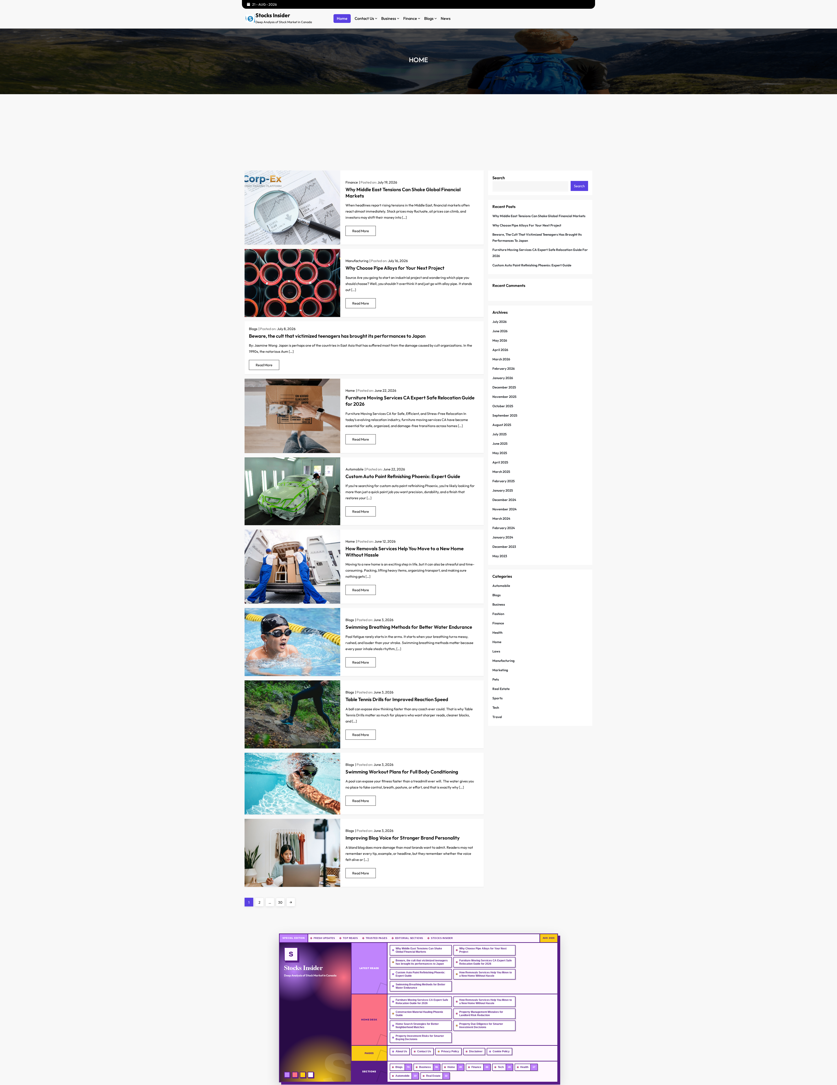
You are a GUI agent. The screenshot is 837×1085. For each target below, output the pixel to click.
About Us (401, 1051)
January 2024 (502, 537)
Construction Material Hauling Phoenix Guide (419, 1013)
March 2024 (501, 518)
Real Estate (501, 689)
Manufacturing (356, 261)
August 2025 (501, 425)
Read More (360, 231)
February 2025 (503, 481)
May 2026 (499, 340)
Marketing (500, 670)
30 (281, 902)
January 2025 (502, 490)
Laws (496, 651)
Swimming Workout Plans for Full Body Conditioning (401, 772)
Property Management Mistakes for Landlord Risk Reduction (481, 1013)
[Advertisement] (418, 126)
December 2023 (504, 547)
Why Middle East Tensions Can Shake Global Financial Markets (538, 216)
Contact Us (364, 18)
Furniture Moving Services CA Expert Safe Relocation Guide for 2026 (540, 253)
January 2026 (502, 378)
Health (497, 632)
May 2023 (499, 556)
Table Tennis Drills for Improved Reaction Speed (396, 699)
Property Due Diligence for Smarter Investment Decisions (481, 1025)
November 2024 (504, 509)
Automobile (354, 469)
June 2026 (500, 331)
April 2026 (500, 350)
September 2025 (504, 415)
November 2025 (504, 397)
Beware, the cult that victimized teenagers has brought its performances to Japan (337, 336)
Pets (495, 679)
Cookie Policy (501, 1051)
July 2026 (499, 322)
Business (388, 18)
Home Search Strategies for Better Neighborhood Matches (417, 1025)
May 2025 (499, 453)
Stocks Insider (272, 15)
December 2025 (504, 387)
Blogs (429, 18)
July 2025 (499, 434)
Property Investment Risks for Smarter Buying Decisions (420, 1037)
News (446, 18)
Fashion (498, 614)
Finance (410, 18)
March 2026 (501, 359)
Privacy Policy (450, 1051)
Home (342, 18)
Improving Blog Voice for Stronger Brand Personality (402, 838)
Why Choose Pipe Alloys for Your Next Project (395, 268)
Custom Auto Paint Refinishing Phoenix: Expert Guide (402, 476)
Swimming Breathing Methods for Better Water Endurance (408, 627)
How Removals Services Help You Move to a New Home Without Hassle (485, 974)
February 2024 (503, 528)
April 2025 (500, 462)
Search (498, 177)
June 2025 (499, 443)
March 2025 (501, 472)
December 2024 (504, 500)
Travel (497, 717)
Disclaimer (476, 1051)
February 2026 (503, 368)
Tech (495, 707)
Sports (497, 698)
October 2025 (502, 406)
